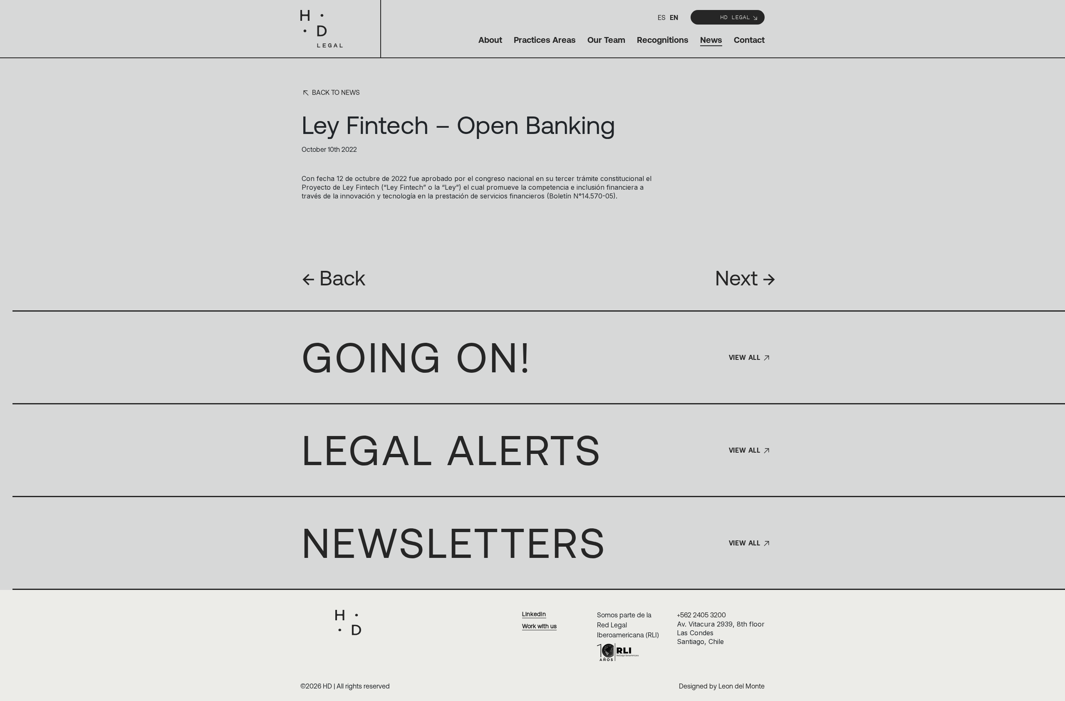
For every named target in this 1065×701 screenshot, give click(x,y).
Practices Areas (545, 40)
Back (334, 278)
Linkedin (534, 614)
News (711, 40)
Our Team (606, 40)
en (674, 17)
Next (745, 278)
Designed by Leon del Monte (722, 686)
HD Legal (735, 16)
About (490, 40)
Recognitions (663, 40)
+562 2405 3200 (701, 615)
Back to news (335, 92)
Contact (749, 40)
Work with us (539, 626)
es (662, 17)
